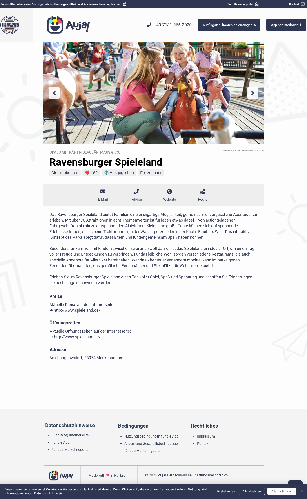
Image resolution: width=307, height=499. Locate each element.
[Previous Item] (54, 93)
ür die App (61, 442)
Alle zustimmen (281, 491)
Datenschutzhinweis (48, 493)
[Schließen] (301, 491)
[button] (286, 25)
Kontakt (203, 443)
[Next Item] (252, 93)
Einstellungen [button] (225, 491)
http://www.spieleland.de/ (77, 310)
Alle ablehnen (251, 491)
